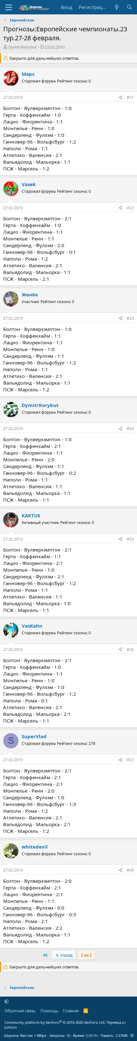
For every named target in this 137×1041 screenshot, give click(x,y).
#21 (130, 97)
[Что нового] (117, 7)
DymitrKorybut (22, 47)
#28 (130, 870)
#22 (130, 208)
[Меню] (8, 7)
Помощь (49, 1011)
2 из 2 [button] (86, 955)
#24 (130, 428)
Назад (66, 955)
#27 (130, 760)
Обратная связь (20, 1011)
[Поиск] (129, 7)
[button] (6, 1001)
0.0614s (92, 1035)
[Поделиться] (120, 97)
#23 (130, 318)
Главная (71, 1011)
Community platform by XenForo (54, 1022)
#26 (130, 649)
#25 (130, 539)
